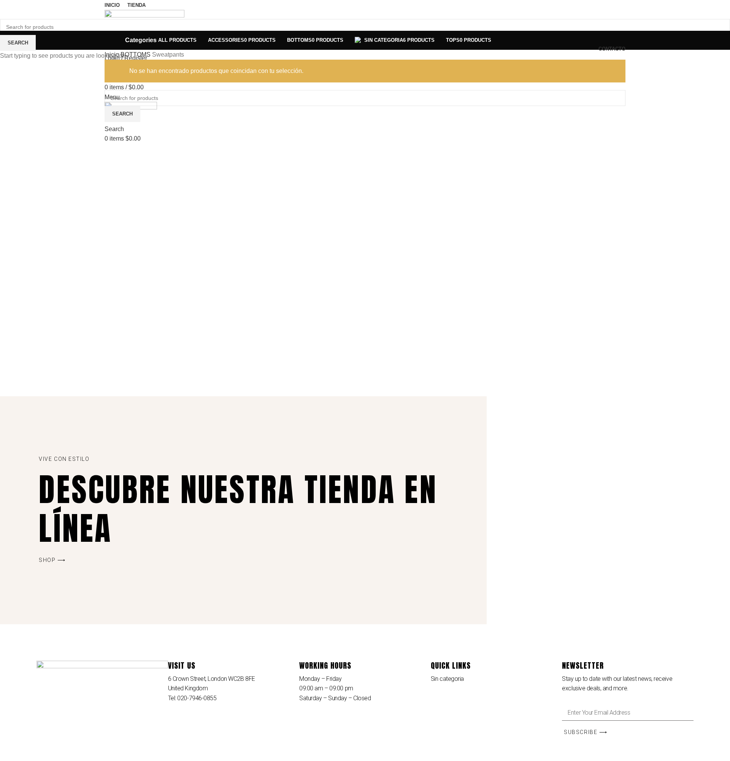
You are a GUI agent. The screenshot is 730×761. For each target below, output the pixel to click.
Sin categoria (447, 678)
